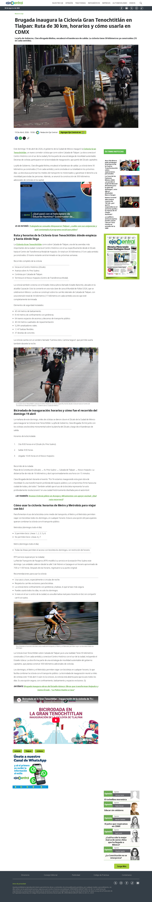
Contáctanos (127, 875)
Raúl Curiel (118, 833)
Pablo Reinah (119, 806)
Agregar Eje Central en (71, 132)
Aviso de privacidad (19, 884)
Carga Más (121, 866)
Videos (132, 3)
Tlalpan (28, 751)
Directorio (25, 875)
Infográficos (94, 3)
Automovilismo (120, 3)
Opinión (69, 3)
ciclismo (39, 751)
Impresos (106, 3)
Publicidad (76, 875)
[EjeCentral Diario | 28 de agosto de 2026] (121, 256)
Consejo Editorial (50, 875)
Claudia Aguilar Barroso (120, 852)
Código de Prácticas (101, 875)
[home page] (14, 3)
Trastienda (80, 3)
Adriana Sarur (119, 795)
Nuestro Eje (19, 14)
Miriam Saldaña (120, 820)
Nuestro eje (57, 3)
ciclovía (17, 751)
